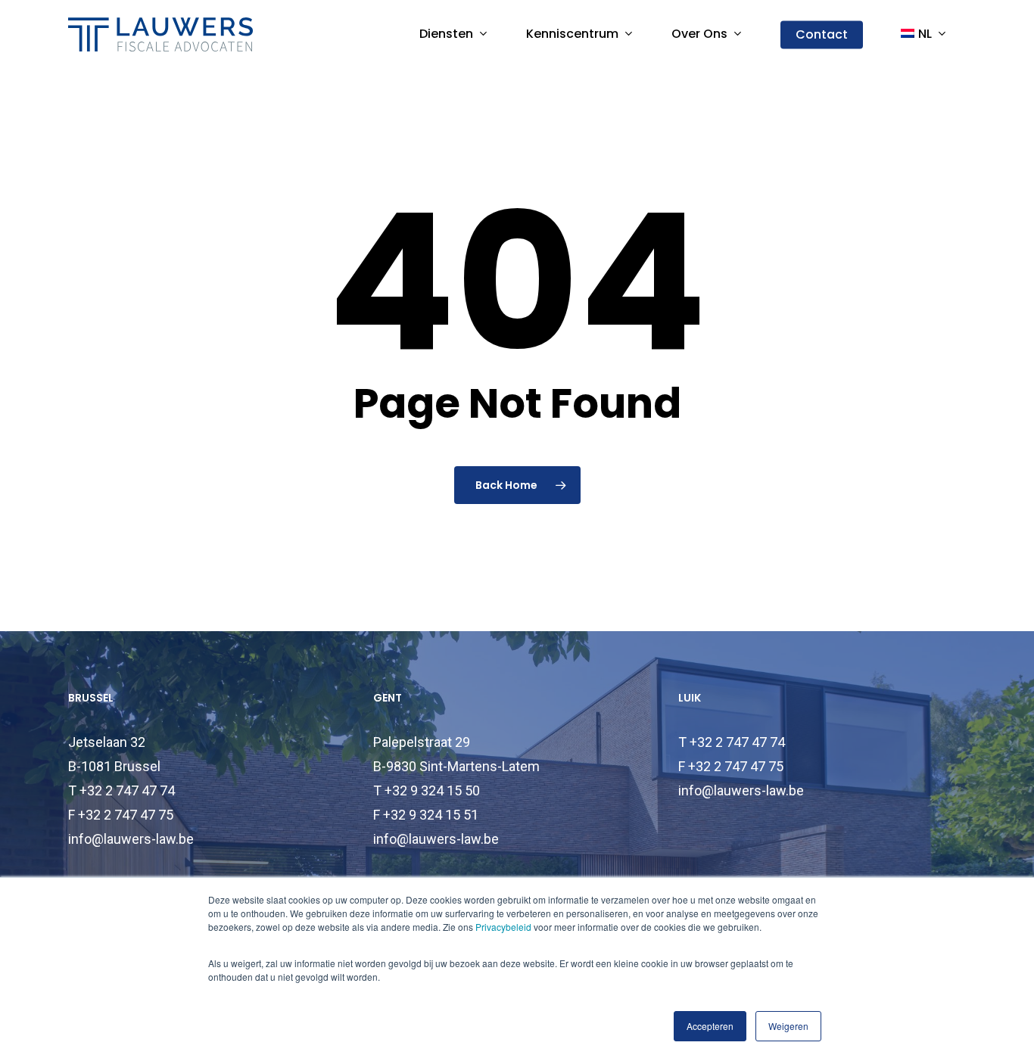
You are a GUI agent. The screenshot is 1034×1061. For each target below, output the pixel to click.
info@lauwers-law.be (131, 839)
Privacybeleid (503, 926)
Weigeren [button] (788, 1025)
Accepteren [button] (710, 1025)
